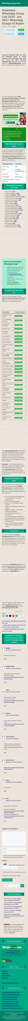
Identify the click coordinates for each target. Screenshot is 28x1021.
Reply (5, 658)
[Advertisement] (14, 46)
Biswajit (8, 648)
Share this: (7, 139)
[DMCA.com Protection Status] (7, 961)
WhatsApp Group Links (11, 3)
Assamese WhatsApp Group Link (11, 134)
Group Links (7, 621)
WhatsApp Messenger (15, 274)
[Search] (22, 885)
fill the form (14, 571)
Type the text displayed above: (16, 865)
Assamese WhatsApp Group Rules (12, 136)
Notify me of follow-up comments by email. (14, 872)
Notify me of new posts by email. (11, 875)
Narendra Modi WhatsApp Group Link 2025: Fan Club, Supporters (14, 916)
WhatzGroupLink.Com (15, 63)
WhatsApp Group (15, 621)
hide (16, 129)
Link (14, 191)
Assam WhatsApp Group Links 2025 (12, 133)
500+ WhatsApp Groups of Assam (12, 131)
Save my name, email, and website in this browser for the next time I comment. (14, 856)
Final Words (6, 138)
